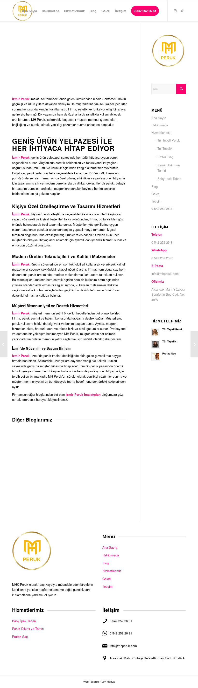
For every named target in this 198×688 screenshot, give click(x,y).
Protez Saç (165, 157)
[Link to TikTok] (182, 10)
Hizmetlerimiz (160, 132)
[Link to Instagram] (175, 10)
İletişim (156, 201)
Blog (154, 186)
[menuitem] (29, 10)
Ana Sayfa (158, 118)
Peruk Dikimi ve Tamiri (168, 167)
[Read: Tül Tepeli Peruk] (155, 332)
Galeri (155, 193)
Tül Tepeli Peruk (168, 140)
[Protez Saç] (3, 344)
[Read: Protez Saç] (155, 356)
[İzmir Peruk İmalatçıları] (194, 344)
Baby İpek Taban (169, 178)
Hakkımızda (159, 125)
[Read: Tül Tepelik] (155, 344)
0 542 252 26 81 (162, 208)
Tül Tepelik (164, 148)
